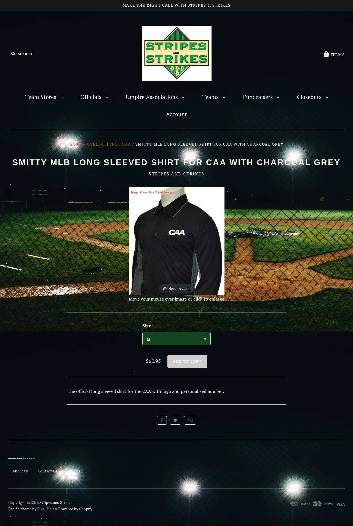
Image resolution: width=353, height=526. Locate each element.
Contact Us (47, 471)
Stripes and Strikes (176, 174)
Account (176, 114)
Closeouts (310, 97)
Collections (102, 144)
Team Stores (41, 97)
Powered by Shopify (75, 508)
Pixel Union (47, 508)
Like (162, 420)
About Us (20, 471)
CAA (126, 144)
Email (190, 420)
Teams (211, 97)
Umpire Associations (152, 97)
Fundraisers (258, 97)
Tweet (175, 420)
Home (76, 144)
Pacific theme (19, 508)
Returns (73, 471)
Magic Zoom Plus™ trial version (152, 192)
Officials (92, 97)
